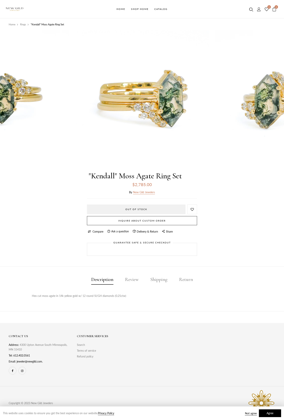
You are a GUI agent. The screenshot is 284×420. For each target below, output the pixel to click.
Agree (270, 413)
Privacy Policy (106, 413)
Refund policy (85, 356)
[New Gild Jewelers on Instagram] (22, 370)
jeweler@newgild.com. (30, 361)
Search (81, 344)
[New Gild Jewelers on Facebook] (12, 370)
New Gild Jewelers (144, 192)
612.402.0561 (21, 355)
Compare (98, 231)
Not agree (251, 413)
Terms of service (86, 350)
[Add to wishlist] (192, 209)
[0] (267, 9)
